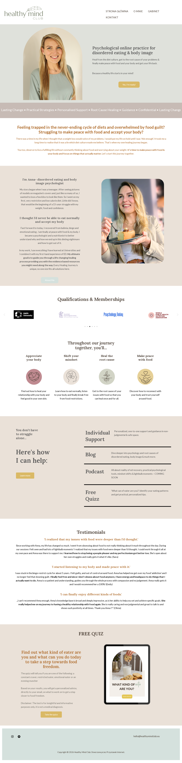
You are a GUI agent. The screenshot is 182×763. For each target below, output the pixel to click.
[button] (4, 314)
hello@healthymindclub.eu (147, 736)
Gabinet (153, 11)
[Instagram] (12, 736)
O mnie (138, 11)
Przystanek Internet (115, 752)
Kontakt (112, 17)
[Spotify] (19, 736)
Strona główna (117, 11)
